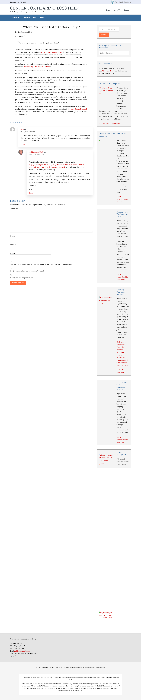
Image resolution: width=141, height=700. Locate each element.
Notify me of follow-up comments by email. (27, 271)
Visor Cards (107, 71)
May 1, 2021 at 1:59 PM (28, 132)
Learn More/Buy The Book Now (122, 199)
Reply (22, 144)
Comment (14, 209)
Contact (13, 2)
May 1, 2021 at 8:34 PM (36, 155)
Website (13, 253)
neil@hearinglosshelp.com (22, 651)
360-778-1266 (21, 2)
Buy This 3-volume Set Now (109, 123)
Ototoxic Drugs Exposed (77, 109)
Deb (22, 129)
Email (13, 245)
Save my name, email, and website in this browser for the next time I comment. (41, 264)
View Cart (118, 2)
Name (13, 236)
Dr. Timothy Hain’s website (51, 52)
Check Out (127, 2)
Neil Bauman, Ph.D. (36, 152)
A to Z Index (121, 465)
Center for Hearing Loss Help (44, 8)
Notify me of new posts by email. (23, 278)
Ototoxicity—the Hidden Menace (37, 67)
